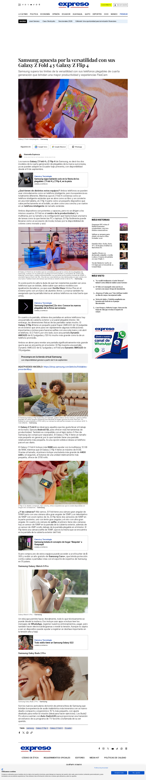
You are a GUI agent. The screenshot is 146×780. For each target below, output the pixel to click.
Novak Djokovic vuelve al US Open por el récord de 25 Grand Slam (102, 265)
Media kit (94, 758)
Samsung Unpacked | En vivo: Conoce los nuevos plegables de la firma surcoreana (57, 306)
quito (87, 14)
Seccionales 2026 (65, 21)
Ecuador (66, 14)
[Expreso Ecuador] (36, 751)
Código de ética (30, 758)
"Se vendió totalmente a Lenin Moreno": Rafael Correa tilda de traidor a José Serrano (111, 281)
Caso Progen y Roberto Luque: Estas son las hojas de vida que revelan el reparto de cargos (111, 309)
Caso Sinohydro (49, 21)
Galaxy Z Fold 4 (56, 728)
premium (124, 14)
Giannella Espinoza (32, 154)
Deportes (97, 14)
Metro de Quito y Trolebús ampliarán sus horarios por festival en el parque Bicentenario (110, 301)
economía (45, 14)
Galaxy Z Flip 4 (42, 728)
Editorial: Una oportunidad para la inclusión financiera (96, 21)
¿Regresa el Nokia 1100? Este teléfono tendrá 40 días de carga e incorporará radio (112, 294)
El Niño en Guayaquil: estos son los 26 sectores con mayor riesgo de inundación (110, 288)
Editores (80, 758)
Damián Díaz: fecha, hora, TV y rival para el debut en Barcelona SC (102, 246)
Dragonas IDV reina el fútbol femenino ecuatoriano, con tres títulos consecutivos (100, 227)
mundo (114, 14)
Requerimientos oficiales (57, 758)
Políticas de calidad (115, 758)
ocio (106, 14)
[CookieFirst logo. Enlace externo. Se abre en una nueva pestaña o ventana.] (2, 769)
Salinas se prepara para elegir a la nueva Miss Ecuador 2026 (101, 236)
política (34, 14)
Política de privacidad (101, 768)
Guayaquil (78, 14)
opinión (56, 14)
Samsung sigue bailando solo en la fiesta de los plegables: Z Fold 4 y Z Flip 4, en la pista (56, 180)
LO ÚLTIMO (23, 14)
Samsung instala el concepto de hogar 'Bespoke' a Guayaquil (58, 543)
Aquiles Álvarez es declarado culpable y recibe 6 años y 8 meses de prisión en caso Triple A (102, 256)
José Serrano (34, 21)
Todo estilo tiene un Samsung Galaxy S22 (54, 642)
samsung (30, 728)
